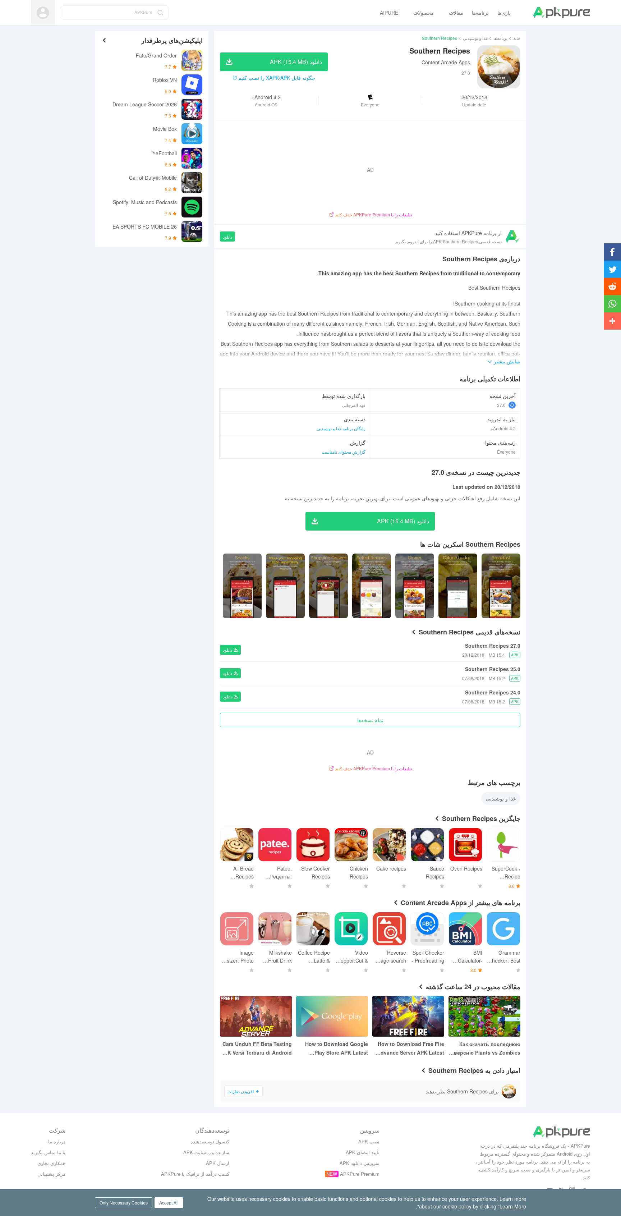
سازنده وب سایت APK (206, 1152)
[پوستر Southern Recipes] (501, 586)
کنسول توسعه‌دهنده (209, 1141)
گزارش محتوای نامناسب (343, 452)
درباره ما (56, 1141)
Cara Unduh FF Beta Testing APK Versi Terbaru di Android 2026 (256, 1048)
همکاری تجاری (51, 1163)
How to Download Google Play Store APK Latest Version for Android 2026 (336, 1048)
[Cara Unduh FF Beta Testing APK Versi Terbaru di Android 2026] (256, 1016)
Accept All (169, 1202)
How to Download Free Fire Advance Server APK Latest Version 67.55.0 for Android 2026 (410, 1048)
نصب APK (369, 1141)
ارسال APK (217, 1163)
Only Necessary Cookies (124, 1202)
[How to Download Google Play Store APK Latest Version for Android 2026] (332, 1016)
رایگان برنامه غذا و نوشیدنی (341, 428)
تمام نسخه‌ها (370, 720)
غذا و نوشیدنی (475, 38)
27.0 (501, 405)
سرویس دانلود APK (360, 1163)
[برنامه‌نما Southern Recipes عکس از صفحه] (457, 586)
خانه (516, 38)
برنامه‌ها (500, 38)
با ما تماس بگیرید (48, 1152)
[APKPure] (561, 12)
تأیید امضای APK (363, 1152)
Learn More (513, 1206)
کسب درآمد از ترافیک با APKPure (195, 1173)
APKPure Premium (360, 1173)
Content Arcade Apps (446, 62)
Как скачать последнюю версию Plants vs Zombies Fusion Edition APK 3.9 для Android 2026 (486, 1048)
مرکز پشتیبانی (51, 1173)
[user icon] (43, 12)
